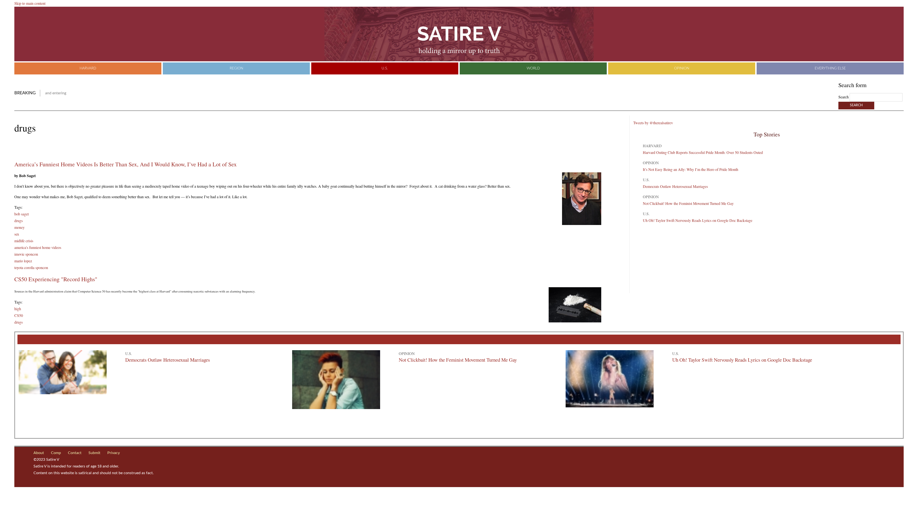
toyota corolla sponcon (31, 267)
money (19, 227)
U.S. (385, 68)
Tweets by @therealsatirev (653, 122)
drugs (18, 220)
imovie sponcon (26, 254)
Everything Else (830, 68)
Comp (56, 453)
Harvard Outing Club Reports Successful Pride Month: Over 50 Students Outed (703, 152)
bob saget (21, 213)
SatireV (459, 34)
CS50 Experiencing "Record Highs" (55, 279)
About (38, 453)
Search (844, 96)
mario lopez (23, 260)
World (533, 68)
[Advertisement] (70, 147)
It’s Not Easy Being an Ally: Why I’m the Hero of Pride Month (690, 169)
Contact (75, 453)
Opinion (681, 68)
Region (236, 68)
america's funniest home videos (37, 247)
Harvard (88, 68)
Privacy (113, 453)
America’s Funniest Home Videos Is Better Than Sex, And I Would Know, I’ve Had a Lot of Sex (125, 164)
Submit (94, 453)
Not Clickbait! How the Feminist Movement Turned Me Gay (688, 203)
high (17, 308)
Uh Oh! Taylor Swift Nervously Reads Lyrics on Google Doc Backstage (697, 220)
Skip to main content (29, 3)
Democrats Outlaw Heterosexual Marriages (675, 186)
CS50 (18, 315)
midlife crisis (23, 240)
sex (16, 233)
